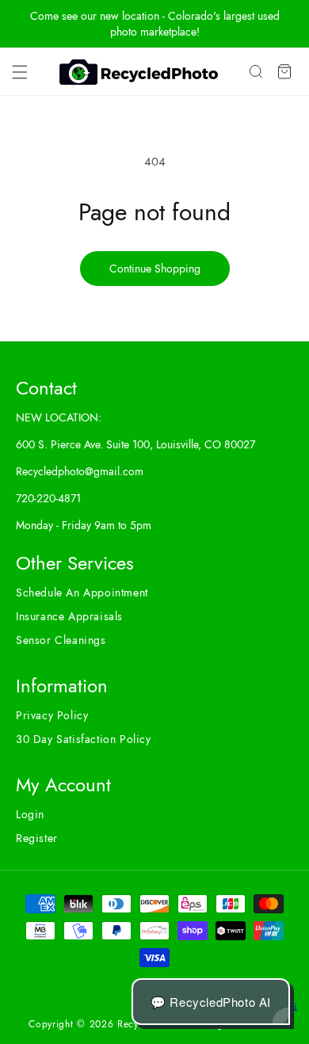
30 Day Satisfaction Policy (83, 739)
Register (37, 838)
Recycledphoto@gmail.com (79, 471)
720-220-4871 (48, 498)
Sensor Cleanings (61, 640)
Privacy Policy (52, 715)
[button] (19, 72)
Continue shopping (154, 268)
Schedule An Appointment (82, 592)
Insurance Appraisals (69, 616)
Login (30, 814)
